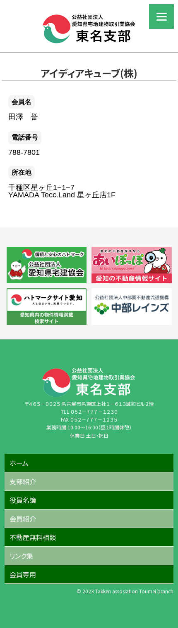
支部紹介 (23, 481)
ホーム (19, 463)
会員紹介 (23, 519)
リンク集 (21, 556)
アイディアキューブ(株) (89, 73)
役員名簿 (23, 500)
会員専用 (23, 574)
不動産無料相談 (33, 537)
